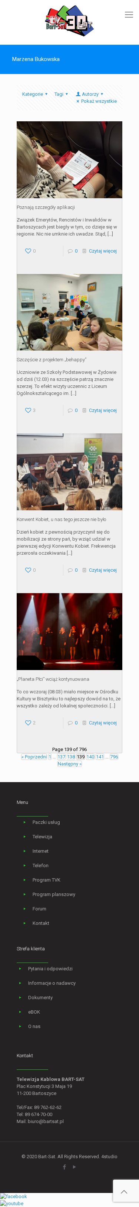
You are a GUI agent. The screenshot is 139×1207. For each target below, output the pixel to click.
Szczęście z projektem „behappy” (51, 359)
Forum (39, 909)
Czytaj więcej (103, 251)
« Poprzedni (34, 757)
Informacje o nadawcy (52, 983)
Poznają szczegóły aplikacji (46, 207)
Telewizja (42, 836)
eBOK (34, 1012)
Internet (41, 851)
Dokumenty (40, 997)
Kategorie (32, 94)
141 (100, 757)
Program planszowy (54, 894)
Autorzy (90, 94)
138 (71, 757)
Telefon (41, 865)
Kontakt (41, 923)
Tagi (58, 94)
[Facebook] (65, 1167)
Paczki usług (46, 822)
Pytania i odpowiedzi (50, 968)
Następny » (70, 764)
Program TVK (46, 880)
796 (114, 757)
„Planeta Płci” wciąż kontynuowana (53, 679)
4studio (109, 1156)
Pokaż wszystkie (99, 101)
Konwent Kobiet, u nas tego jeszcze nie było (61, 519)
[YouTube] (75, 1167)
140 (90, 757)
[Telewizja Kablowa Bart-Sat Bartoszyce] (69, 20)
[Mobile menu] (129, 15)
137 (61, 757)
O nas (34, 1026)
